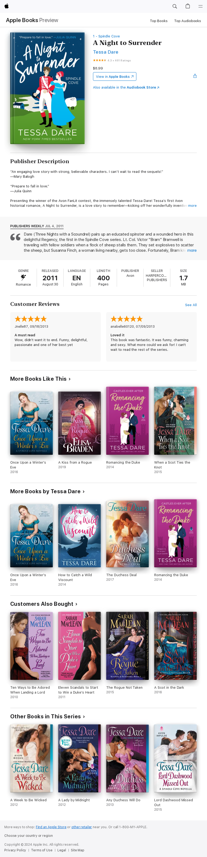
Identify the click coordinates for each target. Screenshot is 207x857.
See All (191, 305)
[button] (174, 6)
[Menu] (200, 6)
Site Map (77, 850)
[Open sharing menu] (195, 76)
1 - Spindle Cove (106, 36)
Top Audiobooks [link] (187, 21)
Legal (61, 850)
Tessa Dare (106, 52)
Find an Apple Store (51, 827)
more (192, 206)
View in (113, 77)
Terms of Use (42, 850)
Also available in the (124, 87)
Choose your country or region (28, 836)
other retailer (81, 827)
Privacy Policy (15, 850)
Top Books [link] (159, 21)
